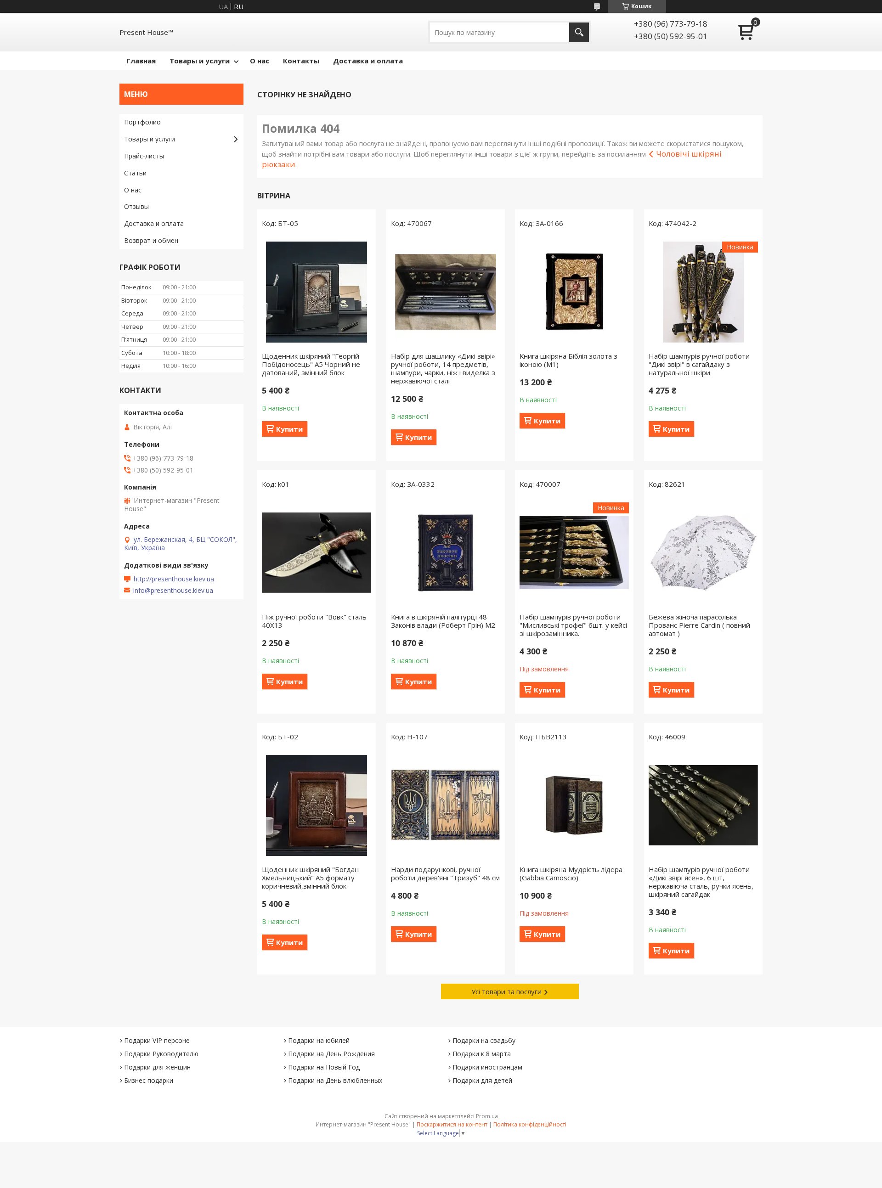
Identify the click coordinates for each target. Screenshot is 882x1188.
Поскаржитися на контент (452, 1124)
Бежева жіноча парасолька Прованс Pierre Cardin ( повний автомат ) (699, 625)
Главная (141, 60)
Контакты (301, 60)
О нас (259, 60)
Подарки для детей (482, 1080)
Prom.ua (487, 1116)
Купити (289, 429)
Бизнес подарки (148, 1080)
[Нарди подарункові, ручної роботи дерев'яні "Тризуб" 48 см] (445, 805)
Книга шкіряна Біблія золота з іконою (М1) (568, 360)
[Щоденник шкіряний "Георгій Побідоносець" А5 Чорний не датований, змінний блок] (316, 292)
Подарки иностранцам (487, 1067)
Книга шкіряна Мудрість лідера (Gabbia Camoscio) (571, 873)
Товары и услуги (200, 60)
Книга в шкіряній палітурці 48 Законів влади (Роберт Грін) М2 (443, 621)
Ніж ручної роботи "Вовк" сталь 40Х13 (314, 621)
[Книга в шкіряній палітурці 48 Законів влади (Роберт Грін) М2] (445, 552)
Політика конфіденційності (529, 1124)
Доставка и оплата (368, 60)
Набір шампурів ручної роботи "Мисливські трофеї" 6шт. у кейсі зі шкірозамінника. (573, 625)
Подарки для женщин (157, 1067)
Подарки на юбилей (319, 1040)
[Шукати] (579, 32)
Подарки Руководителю (161, 1053)
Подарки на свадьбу (483, 1040)
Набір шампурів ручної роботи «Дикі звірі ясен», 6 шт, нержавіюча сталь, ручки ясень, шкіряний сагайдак (701, 881)
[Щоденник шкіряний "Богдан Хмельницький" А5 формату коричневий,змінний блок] (316, 805)
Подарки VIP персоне (157, 1040)
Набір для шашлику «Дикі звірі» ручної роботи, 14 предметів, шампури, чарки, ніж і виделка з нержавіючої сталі (443, 368)
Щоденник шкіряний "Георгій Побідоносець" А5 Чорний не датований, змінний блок (311, 364)
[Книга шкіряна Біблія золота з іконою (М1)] (574, 292)
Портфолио (142, 122)
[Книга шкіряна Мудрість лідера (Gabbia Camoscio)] (574, 805)
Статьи (135, 173)
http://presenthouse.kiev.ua (174, 579)
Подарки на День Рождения (331, 1053)
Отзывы (136, 206)
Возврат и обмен (151, 240)
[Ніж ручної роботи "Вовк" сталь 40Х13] (316, 552)
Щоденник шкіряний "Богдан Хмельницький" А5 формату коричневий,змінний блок (310, 877)
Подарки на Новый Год (324, 1067)
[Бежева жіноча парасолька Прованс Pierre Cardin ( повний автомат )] (703, 552)
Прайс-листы (144, 156)
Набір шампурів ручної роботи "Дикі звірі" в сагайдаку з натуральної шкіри (699, 364)
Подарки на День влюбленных (335, 1080)
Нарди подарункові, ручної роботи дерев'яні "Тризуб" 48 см (445, 873)
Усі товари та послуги (506, 991)
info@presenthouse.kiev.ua (173, 590)
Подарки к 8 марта (481, 1053)
